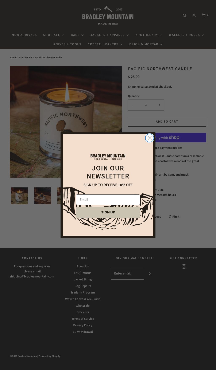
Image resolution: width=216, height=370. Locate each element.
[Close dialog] (149, 138)
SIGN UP (108, 212)
